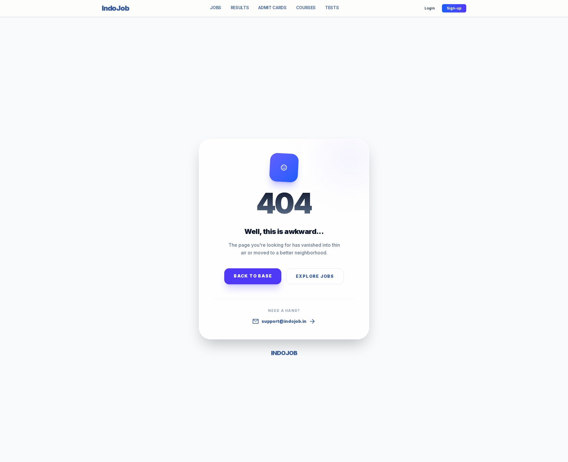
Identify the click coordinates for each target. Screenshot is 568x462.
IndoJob (115, 8)
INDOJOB (284, 353)
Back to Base (253, 275)
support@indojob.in (284, 321)
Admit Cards (272, 7)
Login (430, 8)
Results (240, 7)
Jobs (215, 7)
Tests (332, 7)
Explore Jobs (315, 276)
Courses (306, 7)
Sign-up (454, 8)
